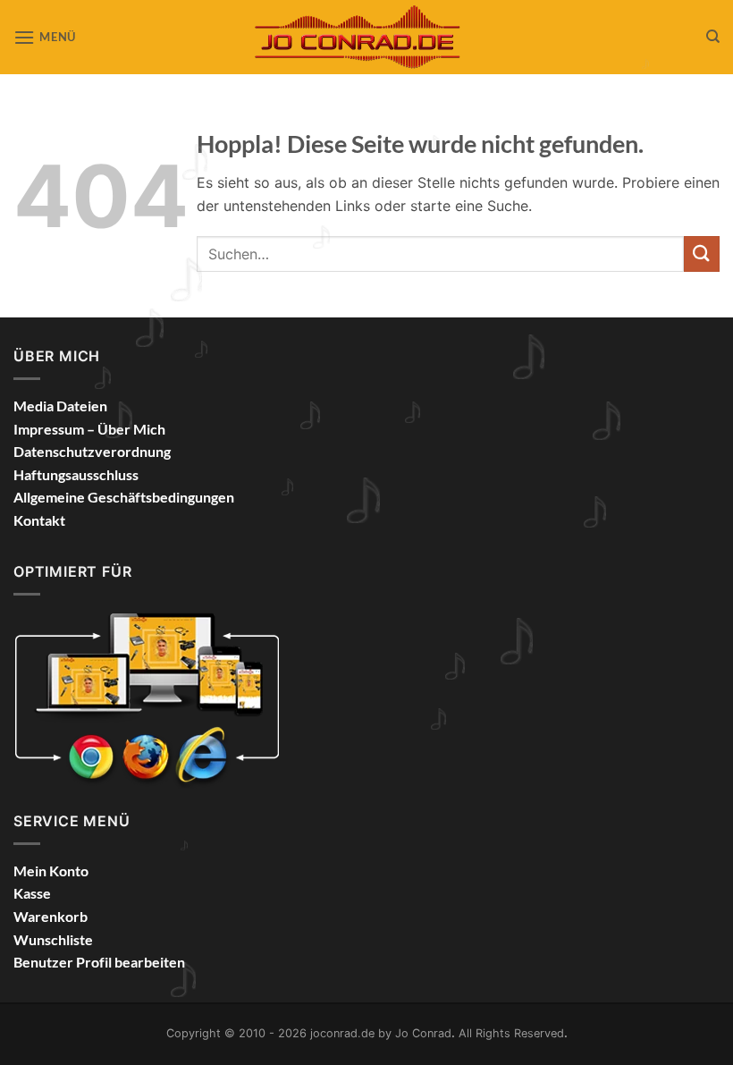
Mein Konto (50, 870)
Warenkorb (50, 916)
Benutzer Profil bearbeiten (99, 961)
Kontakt (39, 519)
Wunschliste (53, 939)
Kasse (32, 892)
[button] (44, 37)
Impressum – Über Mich (89, 428)
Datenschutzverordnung (92, 451)
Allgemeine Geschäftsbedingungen (123, 496)
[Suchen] (713, 37)
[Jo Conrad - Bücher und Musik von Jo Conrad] (366, 37)
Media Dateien (60, 405)
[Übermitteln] (702, 253)
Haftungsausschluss (76, 474)
